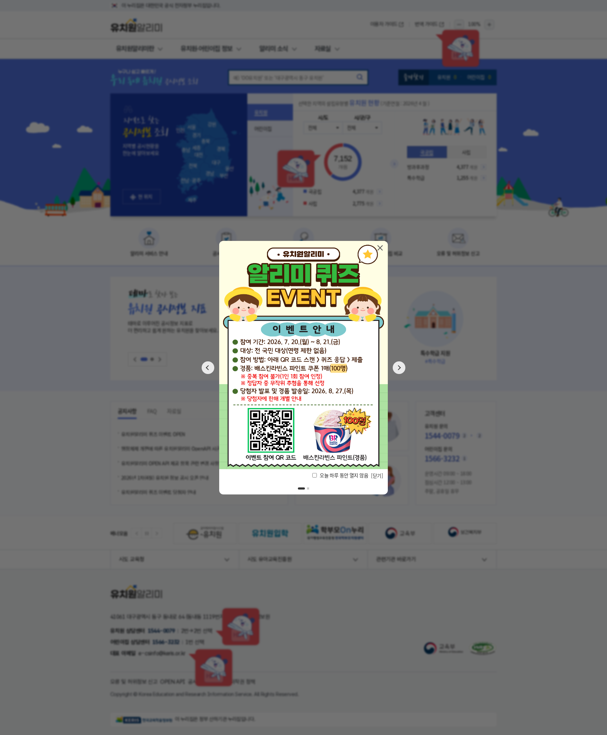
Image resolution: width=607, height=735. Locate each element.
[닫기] (380, 247)
